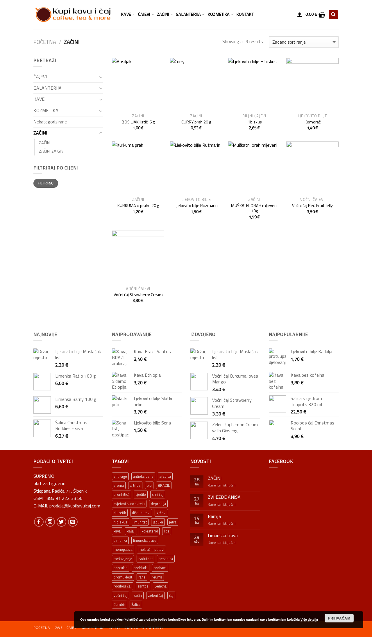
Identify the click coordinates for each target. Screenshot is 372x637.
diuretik (120, 513)
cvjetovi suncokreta (129, 504)
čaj (171, 595)
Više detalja (309, 619)
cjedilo (140, 494)
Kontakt (245, 14)
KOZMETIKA (219, 14)
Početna (44, 42)
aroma (119, 485)
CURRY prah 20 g (196, 122)
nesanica (166, 559)
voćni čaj (120, 595)
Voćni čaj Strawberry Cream (138, 295)
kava (117, 531)
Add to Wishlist (155, 75)
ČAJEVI (144, 14)
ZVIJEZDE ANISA (224, 497)
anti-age (120, 476)
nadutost (145, 559)
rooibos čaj (122, 586)
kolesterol (150, 531)
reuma (157, 577)
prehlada (141, 568)
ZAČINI (163, 14)
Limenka (120, 540)
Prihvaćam (339, 618)
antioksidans (143, 476)
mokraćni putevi (151, 549)
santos (143, 586)
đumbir (119, 604)
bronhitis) (121, 494)
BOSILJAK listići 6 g (138, 122)
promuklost (123, 577)
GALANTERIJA (188, 14)
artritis (135, 485)
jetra (172, 522)
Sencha (161, 586)
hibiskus (120, 522)
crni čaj (157, 494)
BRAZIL (164, 485)
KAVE (126, 14)
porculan (121, 568)
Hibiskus (254, 122)
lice (166, 531)
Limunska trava (223, 535)
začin (137, 595)
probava (160, 568)
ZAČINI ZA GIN (51, 151)
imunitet (140, 522)
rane (142, 577)
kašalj (131, 531)
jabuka (158, 522)
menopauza (123, 549)
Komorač (313, 122)
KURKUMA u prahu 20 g (138, 205)
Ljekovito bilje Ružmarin (196, 205)
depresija (158, 504)
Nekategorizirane (50, 121)
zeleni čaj (155, 595)
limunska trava (144, 540)
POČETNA (41, 627)
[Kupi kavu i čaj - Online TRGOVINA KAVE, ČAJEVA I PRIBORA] (72, 14)
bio (149, 485)
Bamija (214, 516)
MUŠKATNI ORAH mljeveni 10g (254, 208)
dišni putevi (141, 513)
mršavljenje (123, 559)
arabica (165, 476)
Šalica (135, 604)
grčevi (161, 513)
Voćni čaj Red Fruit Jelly (312, 205)
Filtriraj (45, 183)
